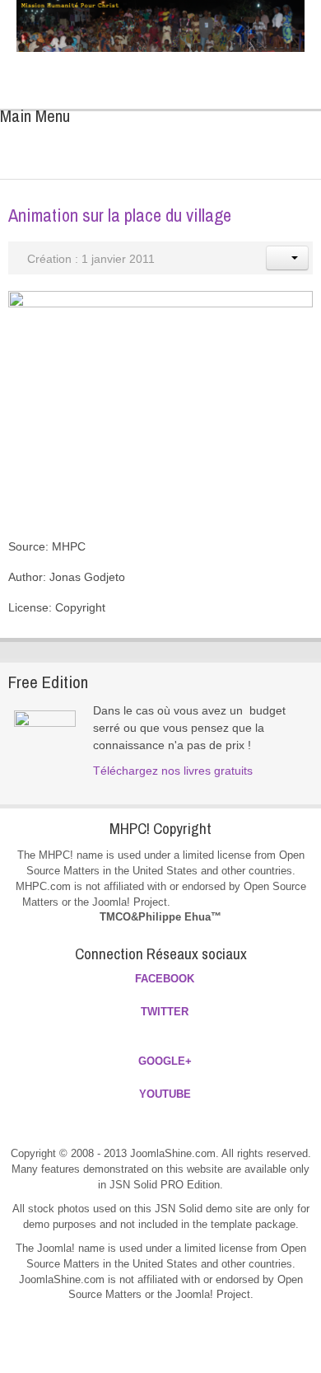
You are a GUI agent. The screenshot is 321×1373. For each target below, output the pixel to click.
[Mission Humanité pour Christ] (160, 26)
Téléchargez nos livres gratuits (173, 770)
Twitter (182, 70)
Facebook (147, 70)
